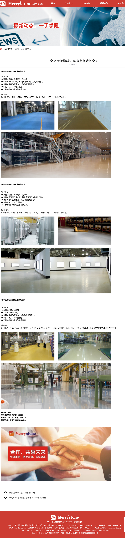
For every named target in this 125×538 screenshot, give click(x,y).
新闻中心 (104, 3)
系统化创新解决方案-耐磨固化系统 (22, 493)
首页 (53, 3)
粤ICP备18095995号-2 (89, 533)
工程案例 (86, 3)
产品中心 (69, 3)
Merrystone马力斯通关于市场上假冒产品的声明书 (27, 498)
